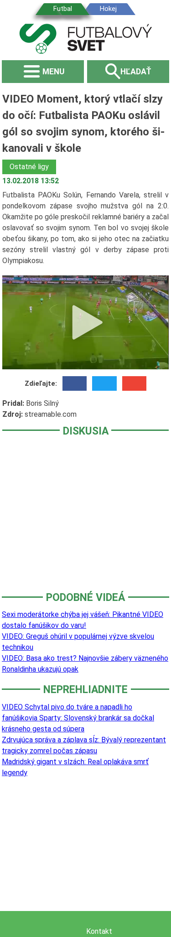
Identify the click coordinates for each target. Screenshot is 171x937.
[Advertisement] (85, 520)
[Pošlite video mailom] (134, 383)
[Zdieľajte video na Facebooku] (74, 383)
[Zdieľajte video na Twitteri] (104, 383)
